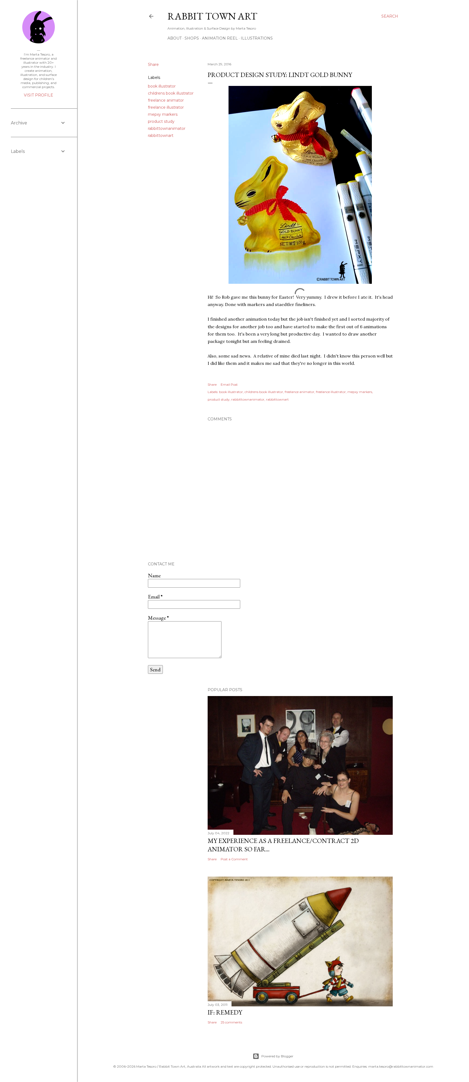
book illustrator (162, 86)
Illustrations (257, 38)
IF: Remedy (225, 1012)
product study (161, 121)
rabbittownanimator (166, 128)
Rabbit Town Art (212, 16)
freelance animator (166, 100)
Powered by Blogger (277, 1056)
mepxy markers (163, 114)
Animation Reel (220, 38)
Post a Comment (234, 859)
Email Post (229, 384)
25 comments (231, 1022)
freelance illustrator (166, 107)
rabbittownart (160, 135)
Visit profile (38, 95)
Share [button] (153, 64)
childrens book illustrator (171, 93)
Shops (192, 38)
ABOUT (174, 38)
